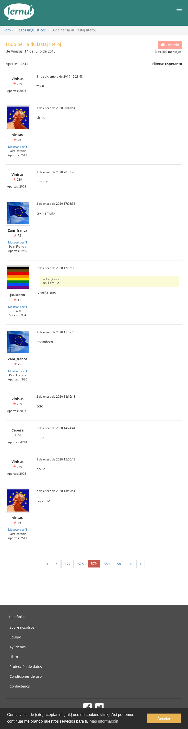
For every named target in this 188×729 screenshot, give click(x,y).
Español (16, 616)
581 (120, 563)
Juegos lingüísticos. (31, 30)
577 (67, 563)
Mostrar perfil (17, 146)
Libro (14, 656)
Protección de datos (26, 666)
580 (107, 563)
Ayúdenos (18, 647)
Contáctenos (20, 686)
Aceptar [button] (163, 718)
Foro (7, 30)
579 (94, 563)
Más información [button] (104, 721)
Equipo (15, 637)
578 (81, 563)
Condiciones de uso (26, 676)
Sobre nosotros (22, 627)
